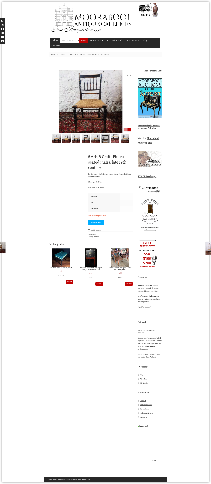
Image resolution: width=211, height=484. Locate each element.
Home (53, 54)
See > (149, 127)
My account (56, 45)
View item (69, 281)
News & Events (133, 40)
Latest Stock (117, 40)
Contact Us (143, 417)
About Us (143, 401)
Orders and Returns (146, 413)
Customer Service (146, 405)
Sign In (142, 375)
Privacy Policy (144, 409)
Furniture (68, 54)
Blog (145, 40)
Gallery (55, 40)
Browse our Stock (97, 40)
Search (83, 40)
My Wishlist (144, 383)
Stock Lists (60, 54)
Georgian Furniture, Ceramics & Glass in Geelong (150, 228)
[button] (129, 73)
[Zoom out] (125, 129)
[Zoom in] (129, 129)
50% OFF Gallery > (147, 176)
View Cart (143, 379)
